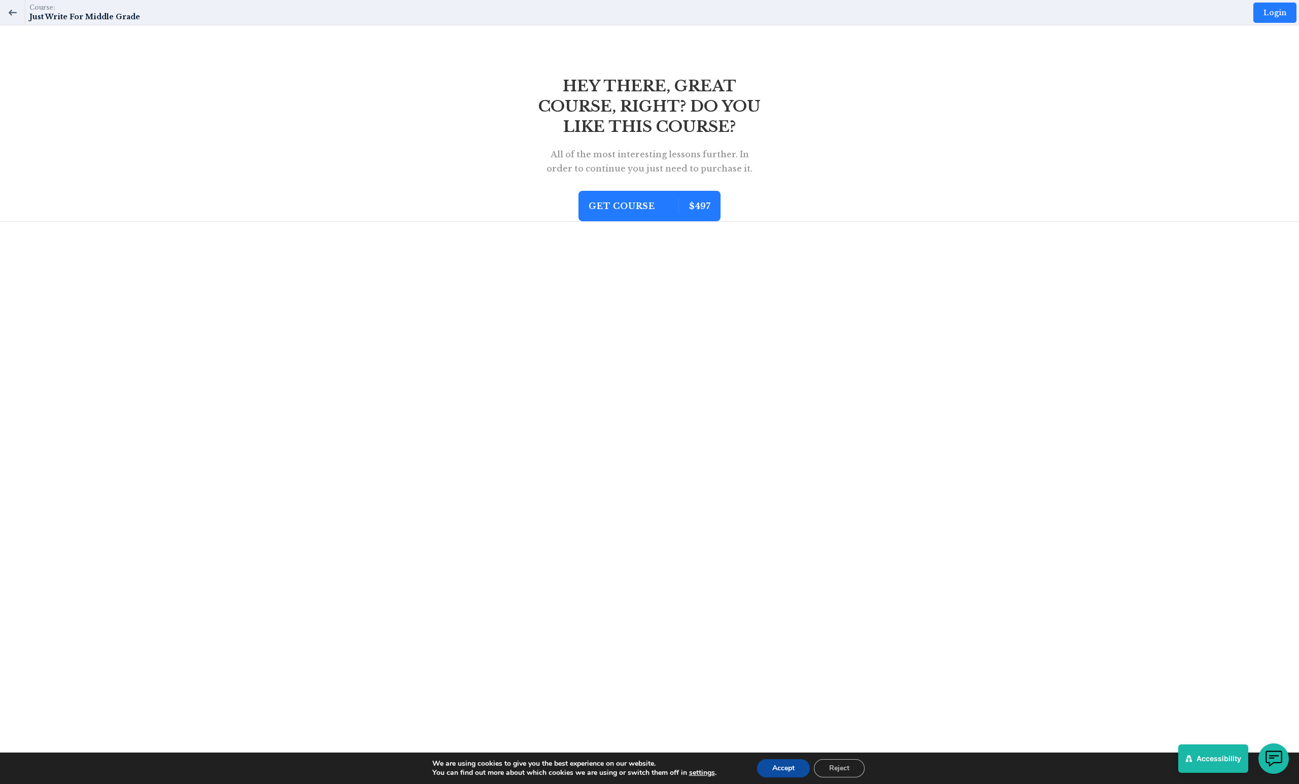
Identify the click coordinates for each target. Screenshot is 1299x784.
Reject (839, 768)
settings (702, 772)
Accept (783, 768)
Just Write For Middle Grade (84, 16)
